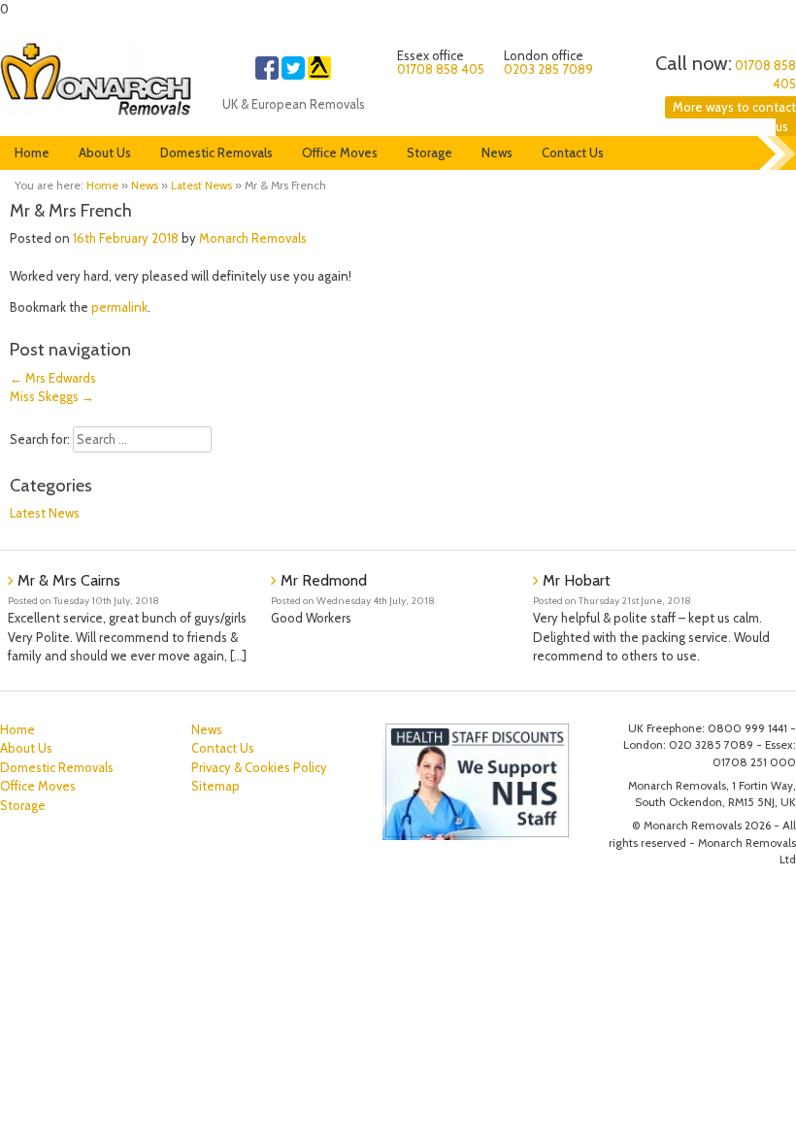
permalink (119, 307)
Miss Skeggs (52, 396)
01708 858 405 (440, 69)
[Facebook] (267, 75)
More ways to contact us (734, 116)
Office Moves (340, 152)
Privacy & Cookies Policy (259, 767)
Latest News (201, 185)
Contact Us (573, 152)
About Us (105, 152)
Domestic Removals (216, 152)
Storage (429, 152)
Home (32, 152)
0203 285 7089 (548, 69)
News (497, 152)
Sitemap (215, 785)
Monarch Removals (253, 238)
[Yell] (319, 75)
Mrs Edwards (53, 378)
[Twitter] (293, 75)
